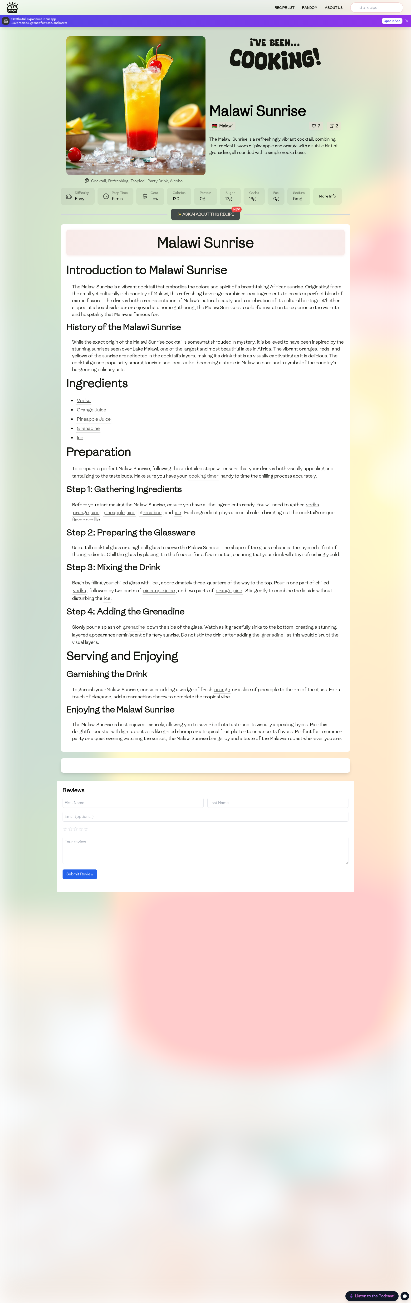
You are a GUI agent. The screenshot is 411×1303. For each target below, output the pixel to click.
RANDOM (309, 7)
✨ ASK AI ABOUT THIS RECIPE (205, 214)
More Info (327, 196)
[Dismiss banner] (406, 21)
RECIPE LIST (284, 7)
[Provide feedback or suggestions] (405, 1296)
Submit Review (79, 874)
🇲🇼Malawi (222, 126)
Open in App (392, 21)
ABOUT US (333, 7)
